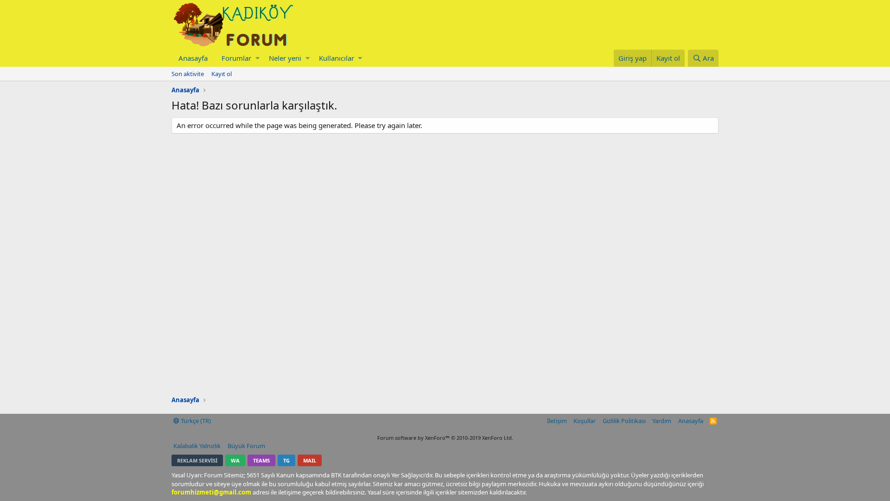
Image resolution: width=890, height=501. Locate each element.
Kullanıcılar (336, 58)
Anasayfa (193, 58)
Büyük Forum (246, 446)
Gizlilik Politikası (624, 421)
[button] (257, 58)
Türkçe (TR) (195, 421)
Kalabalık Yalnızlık (197, 446)
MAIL (309, 460)
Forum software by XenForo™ (445, 437)
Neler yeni (285, 58)
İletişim (557, 421)
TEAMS (261, 460)
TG (286, 460)
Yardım (661, 421)
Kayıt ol (221, 74)
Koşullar (584, 421)
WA (235, 460)
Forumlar (236, 58)
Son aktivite (188, 74)
